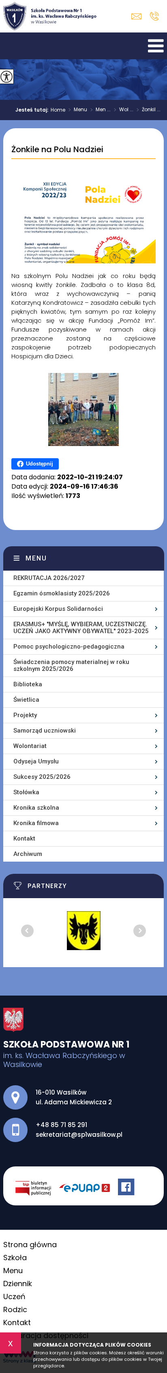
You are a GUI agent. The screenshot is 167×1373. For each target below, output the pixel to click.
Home (58, 110)
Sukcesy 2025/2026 (42, 776)
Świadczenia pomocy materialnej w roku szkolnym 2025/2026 (71, 665)
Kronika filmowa (36, 823)
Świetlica (26, 699)
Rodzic (15, 1309)
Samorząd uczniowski (44, 730)
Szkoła (15, 1257)
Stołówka (26, 792)
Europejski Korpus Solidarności (58, 608)
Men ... (100, 110)
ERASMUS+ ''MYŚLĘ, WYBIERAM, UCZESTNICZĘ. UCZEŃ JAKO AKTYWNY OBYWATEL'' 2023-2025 (81, 628)
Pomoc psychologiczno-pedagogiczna (68, 646)
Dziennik (17, 1283)
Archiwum (27, 854)
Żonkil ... (149, 110)
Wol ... (123, 110)
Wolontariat (30, 746)
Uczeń (14, 1296)
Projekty (25, 715)
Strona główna (30, 1244)
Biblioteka (27, 684)
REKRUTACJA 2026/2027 (49, 578)
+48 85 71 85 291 (154, 16)
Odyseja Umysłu (36, 761)
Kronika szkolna (36, 807)
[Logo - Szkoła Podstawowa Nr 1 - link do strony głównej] (49, 16)
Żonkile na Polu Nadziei (57, 149)
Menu (78, 110)
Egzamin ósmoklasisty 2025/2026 (61, 593)
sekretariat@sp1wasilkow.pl (138, 16)
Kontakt (24, 838)
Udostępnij (39, 464)
